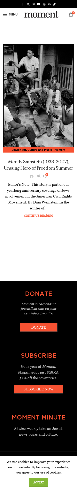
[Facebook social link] (23, 4)
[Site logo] (41, 14)
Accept (38, 482)
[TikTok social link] (54, 4)
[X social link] (28, 4)
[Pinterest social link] (44, 4)
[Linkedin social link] (49, 4)
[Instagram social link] (33, 4)
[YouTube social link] (38, 4)
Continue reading (38, 215)
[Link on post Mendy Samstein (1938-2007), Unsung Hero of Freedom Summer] (38, 97)
